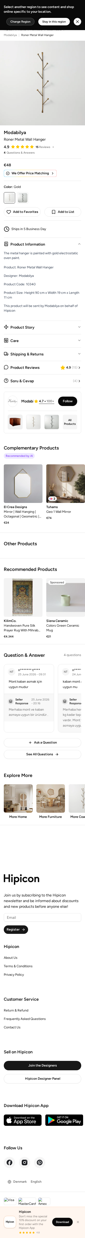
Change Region (20, 21)
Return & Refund (16, 1010)
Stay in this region (54, 21)
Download (62, 1222)
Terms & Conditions (18, 966)
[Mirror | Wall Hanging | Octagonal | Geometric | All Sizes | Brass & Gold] (23, 483)
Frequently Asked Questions (25, 1019)
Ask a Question (45, 742)
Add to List (66, 212)
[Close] (78, 1222)
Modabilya (10, 35)
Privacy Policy (14, 975)
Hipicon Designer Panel (42, 1079)
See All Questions (39, 754)
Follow (67, 401)
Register (13, 929)
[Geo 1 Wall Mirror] (65, 483)
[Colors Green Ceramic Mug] (65, 597)
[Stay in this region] (77, 21)
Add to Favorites (25, 212)
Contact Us (12, 1027)
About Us (10, 958)
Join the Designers (42, 1065)
